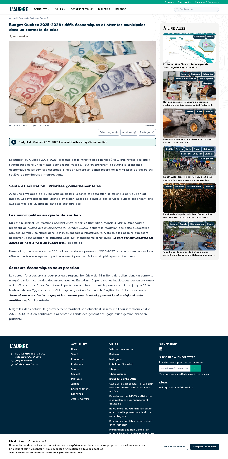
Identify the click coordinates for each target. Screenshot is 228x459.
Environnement (80, 389)
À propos (169, 2)
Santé (74, 354)
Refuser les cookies (174, 446)
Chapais (114, 369)
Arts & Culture (80, 399)
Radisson (114, 354)
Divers (74, 349)
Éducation (77, 359)
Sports (75, 369)
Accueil (13, 18)
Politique (34, 18)
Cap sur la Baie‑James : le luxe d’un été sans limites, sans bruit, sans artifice (131, 387)
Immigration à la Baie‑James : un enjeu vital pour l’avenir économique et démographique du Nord (131, 433)
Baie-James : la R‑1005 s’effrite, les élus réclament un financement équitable (130, 400)
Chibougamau (118, 374)
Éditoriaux (77, 364)
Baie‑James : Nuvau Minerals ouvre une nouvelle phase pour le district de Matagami (131, 412)
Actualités (40, 9)
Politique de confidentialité (176, 387)
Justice (75, 384)
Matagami (115, 359)
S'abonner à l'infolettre (207, 2)
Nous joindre (184, 2)
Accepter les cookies (204, 446)
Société (44, 18)
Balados (120, 9)
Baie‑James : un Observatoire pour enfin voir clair (130, 423)
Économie (24, 18)
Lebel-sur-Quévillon (121, 364)
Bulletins (104, 9)
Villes (59, 9)
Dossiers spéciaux (82, 9)
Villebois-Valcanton (121, 349)
